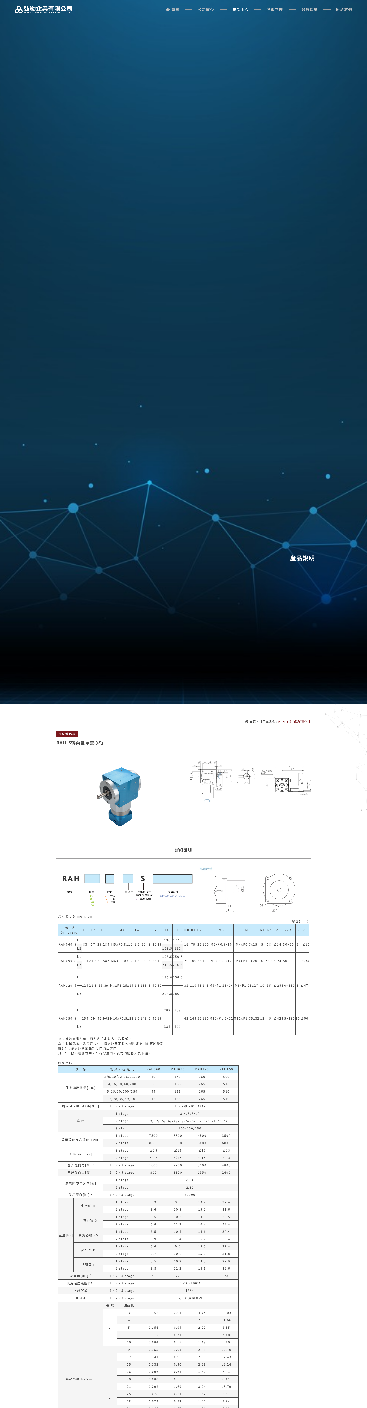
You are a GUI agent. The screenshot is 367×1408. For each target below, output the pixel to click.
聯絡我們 (344, 9)
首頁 (175, 9)
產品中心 (240, 9)
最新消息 (310, 9)
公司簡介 (206, 9)
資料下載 (275, 9)
